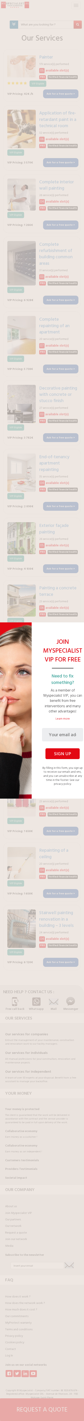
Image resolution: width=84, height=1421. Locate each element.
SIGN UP (62, 753)
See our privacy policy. (66, 782)
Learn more (63, 719)
